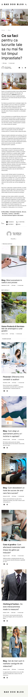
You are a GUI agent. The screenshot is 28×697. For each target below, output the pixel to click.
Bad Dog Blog (14, 4)
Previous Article (7, 243)
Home (3, 30)
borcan (24, 212)
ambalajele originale (15, 212)
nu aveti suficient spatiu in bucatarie (12, 215)
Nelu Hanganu (8, 67)
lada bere (16, 213)
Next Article (5, 290)
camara (10, 213)
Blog (9, 30)
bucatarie (4, 213)
